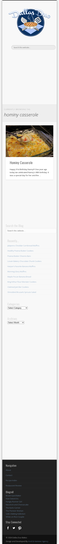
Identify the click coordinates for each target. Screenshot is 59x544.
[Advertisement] (29, 83)
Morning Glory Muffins (16, 271)
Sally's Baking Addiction (15, 513)
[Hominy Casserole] (29, 141)
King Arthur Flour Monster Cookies (21, 282)
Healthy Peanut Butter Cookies (20, 250)
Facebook (23, 54)
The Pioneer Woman (14, 510)
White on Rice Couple (15, 516)
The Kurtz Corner (13, 507)
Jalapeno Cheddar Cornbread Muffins (23, 245)
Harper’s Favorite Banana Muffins (21, 266)
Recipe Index (11, 480)
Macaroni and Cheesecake (17, 504)
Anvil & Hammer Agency (38, 541)
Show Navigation (46, 47)
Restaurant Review (13, 485)
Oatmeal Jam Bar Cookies (18, 287)
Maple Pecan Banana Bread (19, 276)
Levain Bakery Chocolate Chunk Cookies (24, 261)
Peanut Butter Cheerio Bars (19, 256)
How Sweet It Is (12, 498)
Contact (9, 475)
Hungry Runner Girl (14, 501)
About (8, 470)
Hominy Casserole (21, 162)
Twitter (29, 54)
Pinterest (35, 54)
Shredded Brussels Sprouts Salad (21, 292)
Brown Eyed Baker (13, 495)
